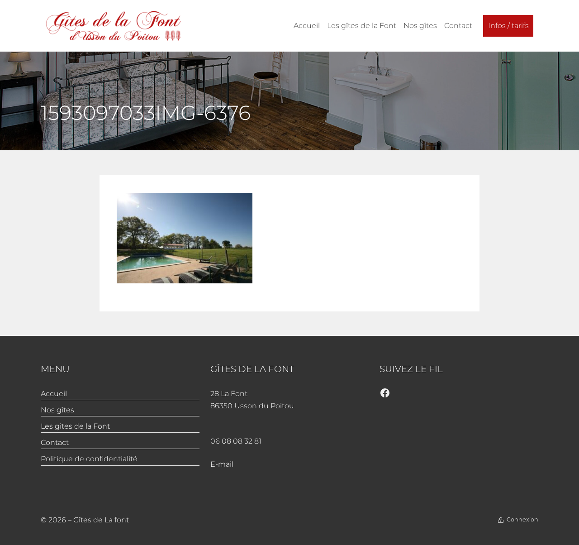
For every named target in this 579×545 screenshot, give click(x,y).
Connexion (522, 519)
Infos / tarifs (508, 25)
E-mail (221, 464)
